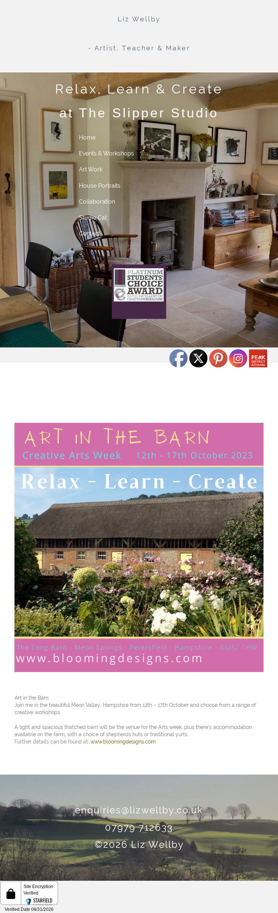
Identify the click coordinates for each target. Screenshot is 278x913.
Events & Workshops (106, 153)
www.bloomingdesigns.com (123, 742)
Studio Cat (93, 217)
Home (87, 137)
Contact (89, 233)
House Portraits (100, 185)
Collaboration (97, 201)
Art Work (90, 169)
